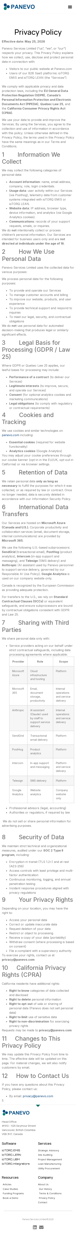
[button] (70, 7)
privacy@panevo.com (38, 1096)
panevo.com (10, 435)
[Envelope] (41, 1227)
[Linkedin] (35, 1227)
